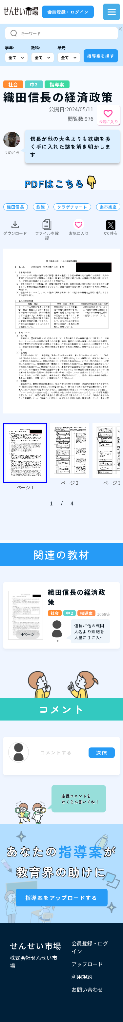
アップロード (87, 964)
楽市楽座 (108, 207)
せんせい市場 (36, 945)
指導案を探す (100, 55)
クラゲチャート (72, 207)
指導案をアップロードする (61, 897)
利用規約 (82, 977)
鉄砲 (40, 207)
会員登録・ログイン (68, 12)
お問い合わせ (87, 989)
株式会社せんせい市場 (33, 961)
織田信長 (15, 207)
